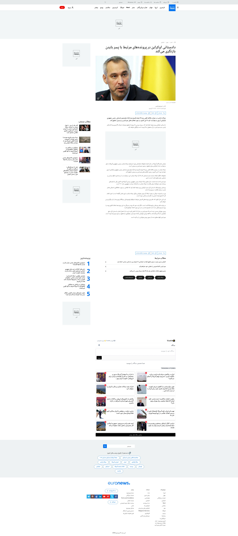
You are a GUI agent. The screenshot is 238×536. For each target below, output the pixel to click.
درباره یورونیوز (130, 493)
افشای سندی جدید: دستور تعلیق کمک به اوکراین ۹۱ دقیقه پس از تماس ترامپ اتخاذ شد (141, 262)
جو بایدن (150, 277)
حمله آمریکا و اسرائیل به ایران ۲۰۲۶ (108, 458)
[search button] (105, 2)
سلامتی (107, 7)
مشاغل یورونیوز (130, 508)
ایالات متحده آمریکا (119, 467)
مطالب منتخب (84, 122)
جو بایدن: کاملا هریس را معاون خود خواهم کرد (152, 266)
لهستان (140, 467)
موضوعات (162, 490)
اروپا (156, 7)
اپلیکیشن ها (147, 506)
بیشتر (132, 490)
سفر (133, 7)
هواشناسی (147, 498)
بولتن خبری (147, 495)
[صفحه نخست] (175, 42)
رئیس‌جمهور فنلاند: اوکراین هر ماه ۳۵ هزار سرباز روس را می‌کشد (148, 271)
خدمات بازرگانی (130, 495)
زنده (62, 7)
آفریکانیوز (147, 513)
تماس (132, 506)
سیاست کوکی (130, 500)
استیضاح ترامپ (129, 277)
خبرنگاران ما (162, 518)
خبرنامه (114, 502)
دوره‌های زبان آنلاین (145, 516)
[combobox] (115, 2)
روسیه (131, 467)
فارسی (175, 2)
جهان (151, 7)
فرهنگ (122, 7)
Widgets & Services (144, 511)
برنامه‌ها (163, 516)
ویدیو (101, 7)
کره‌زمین (115, 7)
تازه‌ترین (162, 7)
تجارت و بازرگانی (142, 7)
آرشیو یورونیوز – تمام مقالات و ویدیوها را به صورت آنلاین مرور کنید (160, 523)
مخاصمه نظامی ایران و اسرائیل (130, 458)
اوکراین (162, 42)
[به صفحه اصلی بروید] (172, 7)
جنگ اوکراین (135, 462)
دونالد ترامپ (160, 277)
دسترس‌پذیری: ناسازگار (128, 511)
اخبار (171, 42)
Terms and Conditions (127, 498)
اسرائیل (107, 467)
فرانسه (119, 471)
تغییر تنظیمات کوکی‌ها (128, 513)
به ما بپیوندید (146, 503)
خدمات (148, 490)
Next (128, 7)
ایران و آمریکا (115, 462)
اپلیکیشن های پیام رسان (144, 508)
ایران (125, 462)
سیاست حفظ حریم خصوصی (127, 503)
